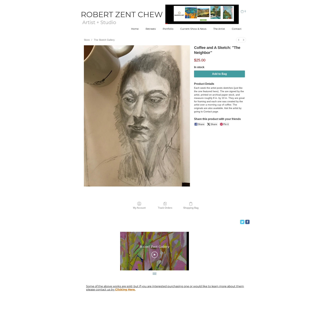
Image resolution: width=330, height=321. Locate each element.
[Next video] (182, 251)
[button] (245, 11)
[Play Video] (154, 254)
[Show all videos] (154, 273)
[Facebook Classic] (247, 222)
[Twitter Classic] (242, 222)
